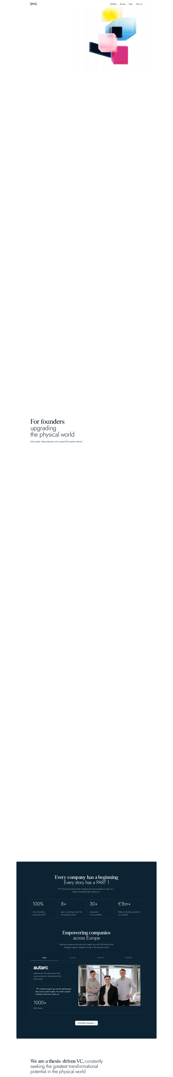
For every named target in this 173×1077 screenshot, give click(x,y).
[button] (72, 958)
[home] (33, 4)
